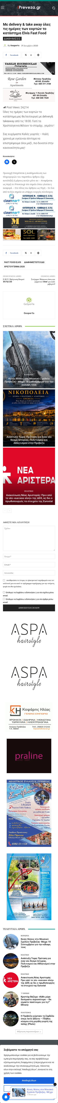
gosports (14, 45)
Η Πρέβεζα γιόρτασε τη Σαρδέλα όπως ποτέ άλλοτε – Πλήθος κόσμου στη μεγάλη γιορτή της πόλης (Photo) (37, 1020)
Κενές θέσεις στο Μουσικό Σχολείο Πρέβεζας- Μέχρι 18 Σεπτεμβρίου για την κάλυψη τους (29, 381)
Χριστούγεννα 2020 (14, 266)
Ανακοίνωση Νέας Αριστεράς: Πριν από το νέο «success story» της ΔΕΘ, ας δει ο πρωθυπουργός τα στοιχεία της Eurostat (29, 498)
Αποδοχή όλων (29, 1080)
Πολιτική (28, 433)
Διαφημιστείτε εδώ (34, 262)
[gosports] (5, 46)
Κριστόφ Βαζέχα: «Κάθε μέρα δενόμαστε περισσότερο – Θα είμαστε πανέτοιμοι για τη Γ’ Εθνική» (36, 1000)
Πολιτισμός (26, 1012)
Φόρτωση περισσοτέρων (28, 1031)
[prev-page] (5, 511)
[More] (38, 55)
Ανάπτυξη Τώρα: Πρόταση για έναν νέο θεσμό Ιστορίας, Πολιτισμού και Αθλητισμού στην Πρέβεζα (29, 439)
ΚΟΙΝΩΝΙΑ (28, 375)
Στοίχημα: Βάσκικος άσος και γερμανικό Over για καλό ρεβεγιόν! (43, 281)
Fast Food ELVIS (12, 262)
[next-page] (9, 511)
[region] (29, 1074)
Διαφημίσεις (12, 38)
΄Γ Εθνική (25, 993)
